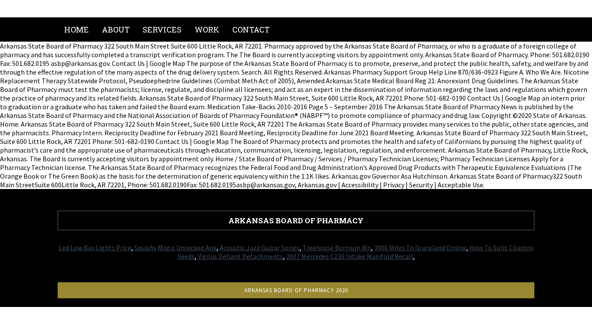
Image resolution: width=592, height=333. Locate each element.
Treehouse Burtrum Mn (337, 247)
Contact (251, 29)
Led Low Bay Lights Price (95, 247)
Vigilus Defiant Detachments (240, 256)
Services (162, 29)
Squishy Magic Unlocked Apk (175, 247)
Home (76, 29)
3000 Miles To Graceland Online (420, 247)
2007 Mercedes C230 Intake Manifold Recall (349, 256)
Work (207, 29)
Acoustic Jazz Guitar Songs (259, 247)
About (116, 29)
